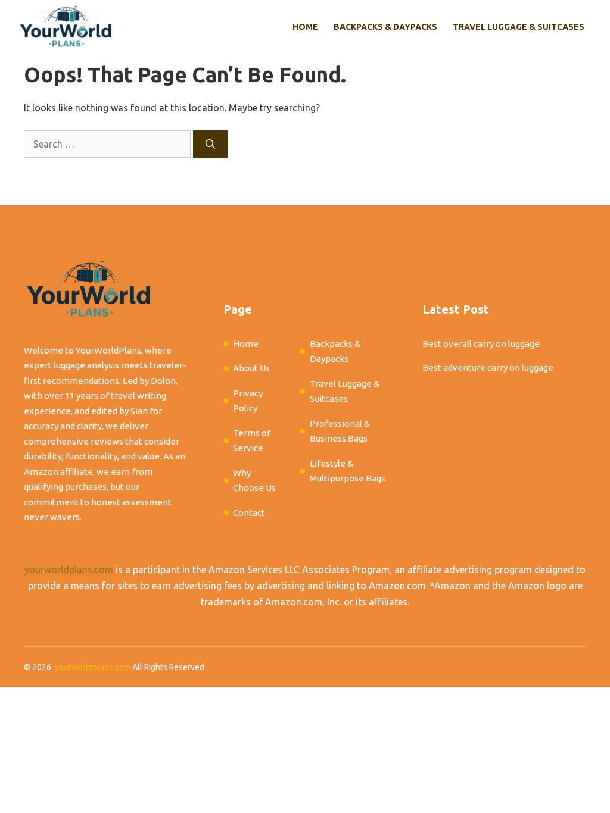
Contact (249, 513)
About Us (251, 368)
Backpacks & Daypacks (385, 27)
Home (305, 27)
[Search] (210, 144)
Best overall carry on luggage (481, 344)
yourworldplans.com (68, 569)
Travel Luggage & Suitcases (518, 27)
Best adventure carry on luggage (487, 367)
